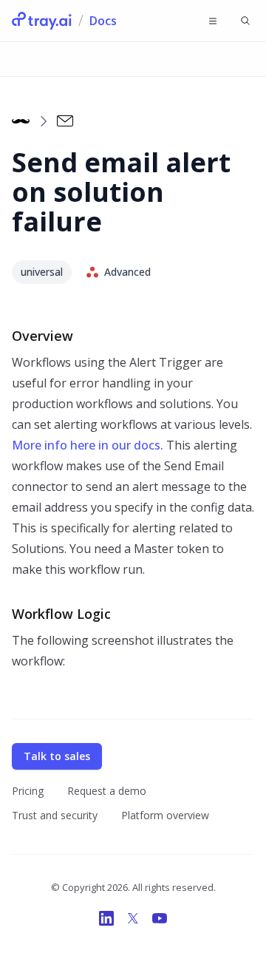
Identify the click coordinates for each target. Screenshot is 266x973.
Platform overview (165, 815)
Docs (103, 21)
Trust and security (55, 815)
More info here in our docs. (87, 445)
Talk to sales (57, 756)
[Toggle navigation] (213, 21)
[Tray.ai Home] (42, 21)
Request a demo (106, 791)
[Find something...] (245, 21)
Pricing (28, 791)
